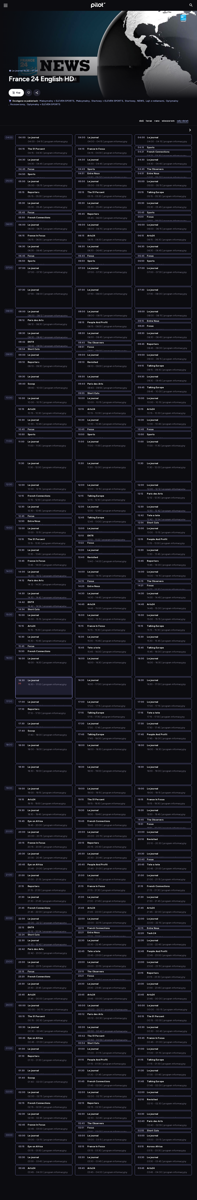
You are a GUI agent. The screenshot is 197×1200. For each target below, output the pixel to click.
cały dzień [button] (182, 120)
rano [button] (157, 120)
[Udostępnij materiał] (36, 92)
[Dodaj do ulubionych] (28, 92)
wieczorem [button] (168, 120)
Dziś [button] (141, 120)
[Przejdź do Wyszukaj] (191, 5)
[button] (190, 130)
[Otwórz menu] (5, 5)
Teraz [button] (149, 120)
